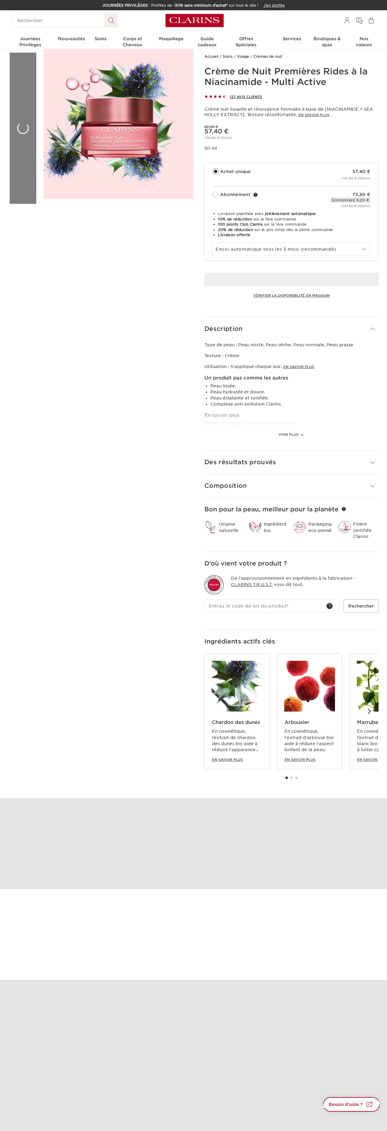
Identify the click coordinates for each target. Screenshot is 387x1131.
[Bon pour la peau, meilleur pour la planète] (343, 509)
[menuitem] (347, 20)
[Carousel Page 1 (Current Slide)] (286, 778)
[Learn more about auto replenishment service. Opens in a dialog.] (255, 194)
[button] (291, 329)
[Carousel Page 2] (291, 778)
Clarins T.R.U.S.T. (252, 584)
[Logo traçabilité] (214, 585)
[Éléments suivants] (369, 711)
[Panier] (371, 20)
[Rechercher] (111, 20)
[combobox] (291, 249)
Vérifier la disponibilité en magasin (291, 295)
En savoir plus (313, 115)
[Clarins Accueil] (195, 20)
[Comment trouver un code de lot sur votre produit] (329, 606)
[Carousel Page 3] (296, 778)
